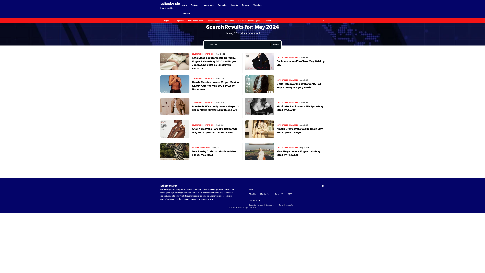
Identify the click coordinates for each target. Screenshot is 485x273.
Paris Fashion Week (195, 21)
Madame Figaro (254, 21)
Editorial (196, 148)
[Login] (313, 9)
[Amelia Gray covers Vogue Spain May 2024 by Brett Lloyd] (259, 129)
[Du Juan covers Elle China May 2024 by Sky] (259, 61)
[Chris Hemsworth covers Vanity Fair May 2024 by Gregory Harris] (259, 84)
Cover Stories (197, 54)
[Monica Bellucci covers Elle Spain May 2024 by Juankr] (259, 106)
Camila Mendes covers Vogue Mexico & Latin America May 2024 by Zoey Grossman (215, 86)
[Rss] (323, 21)
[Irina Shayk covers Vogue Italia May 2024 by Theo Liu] (259, 151)
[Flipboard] (320, 21)
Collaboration (229, 21)
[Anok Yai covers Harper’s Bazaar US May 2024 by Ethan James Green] (174, 129)
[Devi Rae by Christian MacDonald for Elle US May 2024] (174, 151)
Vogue (166, 21)
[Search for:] (239, 45)
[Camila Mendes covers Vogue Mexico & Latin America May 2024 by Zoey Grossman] (174, 84)
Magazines (209, 54)
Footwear (267, 21)
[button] (318, 9)
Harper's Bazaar (213, 21)
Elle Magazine (178, 21)
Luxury (241, 21)
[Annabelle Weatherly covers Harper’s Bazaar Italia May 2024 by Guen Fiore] (174, 106)
